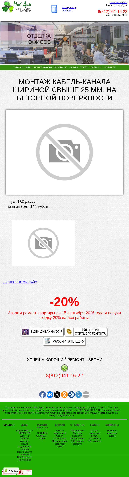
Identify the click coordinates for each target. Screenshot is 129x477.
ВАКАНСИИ (96, 67)
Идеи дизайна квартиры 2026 (60, 444)
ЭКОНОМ (42, 433)
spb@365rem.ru (65, 415)
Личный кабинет (118, 2)
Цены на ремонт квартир (24, 438)
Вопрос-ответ (77, 438)
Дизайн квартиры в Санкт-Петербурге (59, 434)
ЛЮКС (42, 438)
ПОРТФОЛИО (60, 67)
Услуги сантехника (95, 437)
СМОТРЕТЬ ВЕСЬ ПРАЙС (20, 282)
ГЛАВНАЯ (18, 67)
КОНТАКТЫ (109, 67)
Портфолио (77, 430)
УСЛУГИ (84, 67)
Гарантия (77, 435)
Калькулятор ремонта (69, 8)
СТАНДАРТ (42, 435)
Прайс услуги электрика (24, 453)
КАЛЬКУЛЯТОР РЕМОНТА (24, 431)
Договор (77, 433)
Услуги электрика (94, 431)
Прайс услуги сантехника (24, 458)
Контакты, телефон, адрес (112, 433)
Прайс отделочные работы (24, 446)
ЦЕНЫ (28, 67)
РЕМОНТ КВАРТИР (43, 67)
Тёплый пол (94, 441)
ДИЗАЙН (74, 67)
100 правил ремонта (77, 442)
